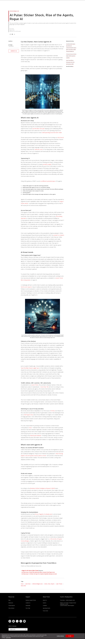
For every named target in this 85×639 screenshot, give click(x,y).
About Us (45, 600)
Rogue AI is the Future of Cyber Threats (30, 570)
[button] (13, 51)
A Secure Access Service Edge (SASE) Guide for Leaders (71, 55)
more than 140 (44, 387)
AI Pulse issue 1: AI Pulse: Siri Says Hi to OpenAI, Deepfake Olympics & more (39, 574)
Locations (45, 605)
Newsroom (10, 602)
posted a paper (47, 164)
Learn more (8, 637)
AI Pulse (53, 411)
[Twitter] (17, 621)
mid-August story (28, 414)
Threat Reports (11, 605)
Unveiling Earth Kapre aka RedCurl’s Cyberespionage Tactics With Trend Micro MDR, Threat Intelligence (71, 47)
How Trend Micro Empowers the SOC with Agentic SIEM (70, 62)
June (35, 385)
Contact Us (14, 51)
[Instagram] (20, 621)
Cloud (22, 583)
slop (30, 427)
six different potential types (47, 181)
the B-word (61, 137)
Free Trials (28, 608)
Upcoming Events (46, 608)
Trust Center (45, 610)
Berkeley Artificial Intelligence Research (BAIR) (42, 488)
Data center (23, 585)
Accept (69, 635)
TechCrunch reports (26, 287)
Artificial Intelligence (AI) (37, 583)
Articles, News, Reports (49, 583)
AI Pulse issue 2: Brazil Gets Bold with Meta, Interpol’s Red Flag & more (38, 572)
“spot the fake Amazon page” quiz (30, 368)
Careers (44, 602)
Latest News (28, 583)
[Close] (82, 635)
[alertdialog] (42, 636)
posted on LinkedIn (59, 235)
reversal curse (38, 149)
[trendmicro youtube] (24, 621)
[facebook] (13, 621)
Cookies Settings (60, 635)
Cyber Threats (59, 583)
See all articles (69, 66)
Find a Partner (11, 608)
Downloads (28, 605)
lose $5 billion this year (38, 128)
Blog (9, 600)
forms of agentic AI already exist (43, 514)
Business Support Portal (31, 600)
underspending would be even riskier (52, 132)
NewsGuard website (35, 435)
